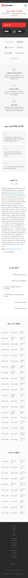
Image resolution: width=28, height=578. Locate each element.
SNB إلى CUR (4, 407)
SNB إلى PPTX (5, 384)
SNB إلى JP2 (4, 395)
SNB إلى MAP (4, 428)
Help (14, 532)
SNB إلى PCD (14, 439)
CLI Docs (14, 555)
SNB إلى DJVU (14, 384)
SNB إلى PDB (14, 361)
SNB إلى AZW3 (5, 389)
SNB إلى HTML (5, 344)
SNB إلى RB (14, 378)
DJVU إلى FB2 (14, 467)
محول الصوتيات (14, 540)
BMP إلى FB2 (14, 507)
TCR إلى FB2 (4, 507)
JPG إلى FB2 (14, 478)
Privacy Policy (18, 570)
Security (14, 528)
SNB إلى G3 (23, 417)
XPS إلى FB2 (14, 495)
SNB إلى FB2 (14, 389)
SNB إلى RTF (14, 349)
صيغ (14, 530)
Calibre (3, 240)
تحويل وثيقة (14, 542)
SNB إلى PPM (4, 412)
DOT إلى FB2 (4, 501)
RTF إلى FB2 (4, 473)
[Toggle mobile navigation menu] (26, 5)
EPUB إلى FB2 (5, 467)
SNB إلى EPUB (5, 349)
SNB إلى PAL (14, 433)
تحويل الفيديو (14, 538)
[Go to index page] (6, 5)
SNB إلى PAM (4, 439)
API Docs (14, 552)
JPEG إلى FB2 (14, 490)
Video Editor (3, 1)
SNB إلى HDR (4, 422)
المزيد (19, 1)
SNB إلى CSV (4, 361)
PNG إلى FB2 (4, 484)
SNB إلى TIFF (14, 401)
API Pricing (14, 557)
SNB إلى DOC (14, 332)
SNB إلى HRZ (14, 422)
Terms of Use (9, 570)
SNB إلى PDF (4, 332)
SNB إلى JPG (4, 338)
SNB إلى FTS (14, 417)
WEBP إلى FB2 (5, 495)
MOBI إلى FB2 (14, 473)
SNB (12, 183)
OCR (14, 547)
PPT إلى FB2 (14, 501)
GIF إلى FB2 (14, 513)
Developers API (14, 550)
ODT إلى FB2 (4, 478)
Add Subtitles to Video (12, 1)
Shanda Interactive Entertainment (14, 192)
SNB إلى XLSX (5, 355)
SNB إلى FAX (4, 417)
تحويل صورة (14, 544)
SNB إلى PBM (14, 407)
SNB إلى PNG (14, 344)
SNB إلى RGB (4, 378)
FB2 (16, 183)
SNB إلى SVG (4, 367)
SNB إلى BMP (4, 372)
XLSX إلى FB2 (4, 490)
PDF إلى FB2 (4, 461)
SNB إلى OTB (4, 433)
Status (14, 534)
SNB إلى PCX (4, 401)
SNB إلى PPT (14, 355)
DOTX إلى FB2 (5, 513)
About (14, 526)
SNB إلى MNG (14, 428)
